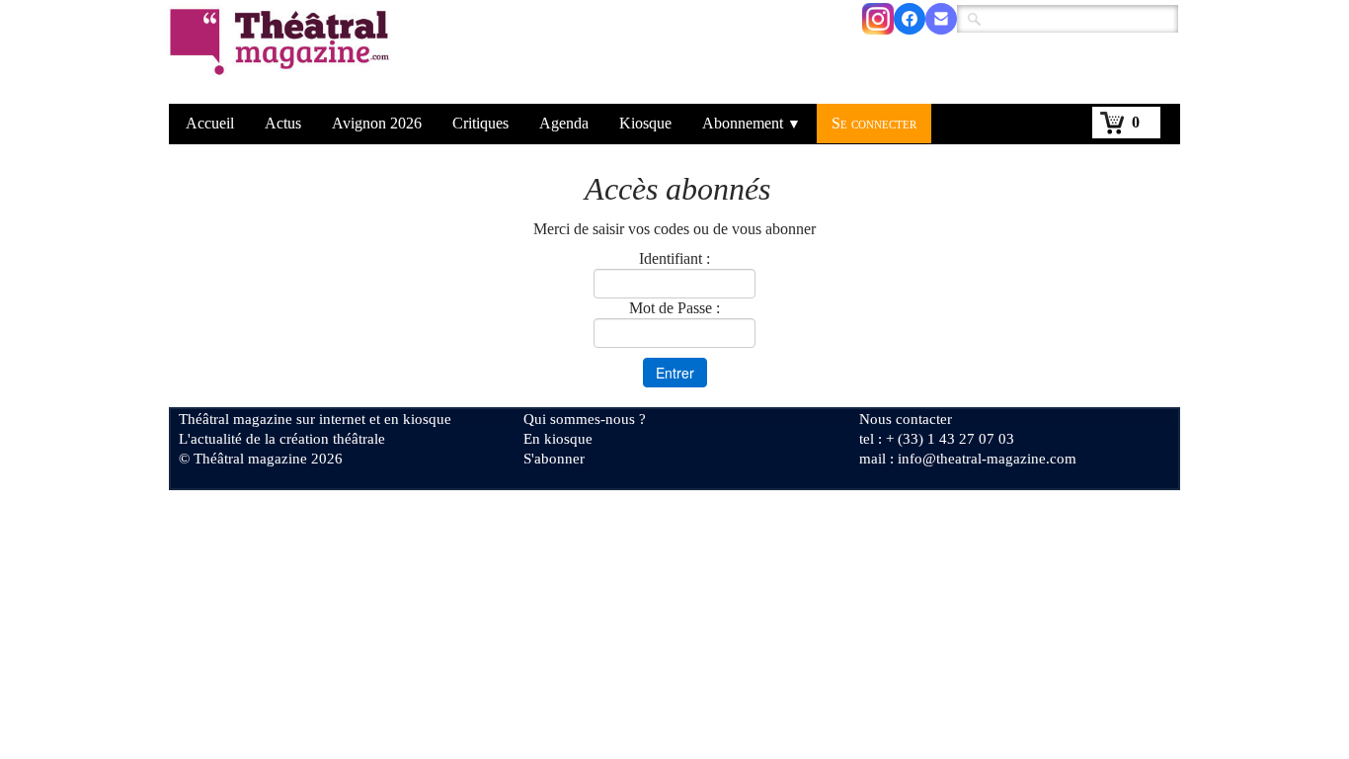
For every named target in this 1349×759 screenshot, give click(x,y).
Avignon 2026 (377, 123)
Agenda (564, 123)
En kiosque (558, 439)
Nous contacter (905, 419)
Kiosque (645, 123)
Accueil (210, 123)
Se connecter (874, 123)
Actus (283, 123)
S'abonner (554, 458)
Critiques (480, 123)
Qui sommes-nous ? (584, 419)
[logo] (283, 54)
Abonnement (751, 123)
